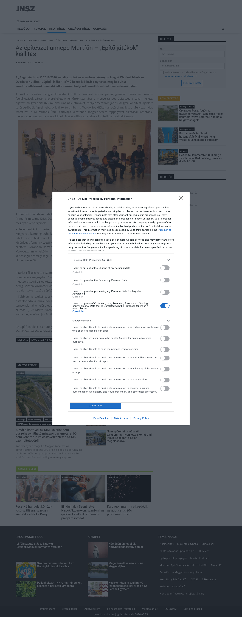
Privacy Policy (141, 418)
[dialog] (121, 308)
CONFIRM (95, 405)
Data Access (121, 418)
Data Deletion (101, 418)
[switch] (165, 267)
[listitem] (121, 260)
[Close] (182, 199)
